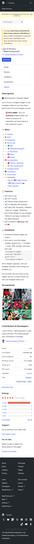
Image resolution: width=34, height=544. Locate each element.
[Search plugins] (22, 22)
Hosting (4, 470)
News (4, 466)
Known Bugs (11, 174)
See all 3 (29, 373)
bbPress (6, 503)
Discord (10, 180)
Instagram (28, 377)
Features (10, 134)
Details (6, 67)
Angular (12, 157)
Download (6, 59)
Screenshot (11, 140)
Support (6, 87)
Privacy (4, 473)
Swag (21, 490)
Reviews (7, 72)
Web (11, 146)
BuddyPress (7, 506)
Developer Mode (13, 169)
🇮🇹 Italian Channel (14, 183)
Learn (4, 479)
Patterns (21, 473)
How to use (11, 143)
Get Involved (22, 479)
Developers (6, 486)
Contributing (11, 171)
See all (30, 420)
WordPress (13, 151)
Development (8, 82)
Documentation (12, 160)
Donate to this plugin (9, 451)
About (4, 463)
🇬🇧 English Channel (20, 180)
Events (20, 483)
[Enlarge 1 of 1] (30, 291)
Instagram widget (21, 381)
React (12, 154)
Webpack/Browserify (17, 148)
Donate (21, 486)
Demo (9, 137)
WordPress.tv (7, 490)
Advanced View (7, 387)
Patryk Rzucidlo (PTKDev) (14, 54)
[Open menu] (31, 3)
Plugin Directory (7, 8)
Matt (4, 499)
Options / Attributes (16, 163)
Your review (6, 420)
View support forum (8, 434)
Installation (7, 77)
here (9, 269)
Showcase (21, 463)
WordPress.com (8, 496)
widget (29, 381)
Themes (21, 466)
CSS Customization (16, 166)
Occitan (9, 515)
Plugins (20, 470)
